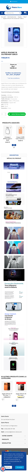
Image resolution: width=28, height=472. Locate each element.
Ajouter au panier (18, 114)
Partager (14, 147)
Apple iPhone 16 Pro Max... (21, 394)
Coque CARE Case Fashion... (20, 137)
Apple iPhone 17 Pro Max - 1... (7, 394)
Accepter (19, 467)
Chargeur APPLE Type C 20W (7, 138)
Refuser (8, 467)
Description (13, 155)
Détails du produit (14, 158)
